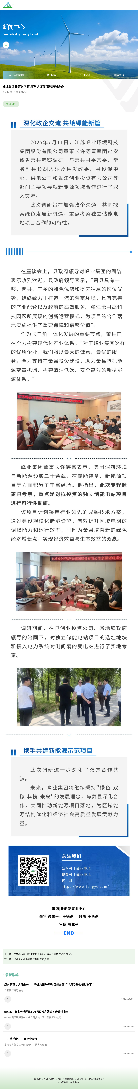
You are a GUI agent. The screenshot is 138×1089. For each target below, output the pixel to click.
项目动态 (52, 75)
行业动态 (85, 75)
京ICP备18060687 (94, 1079)
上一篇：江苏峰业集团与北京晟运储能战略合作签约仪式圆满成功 (38, 954)
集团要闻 (19, 75)
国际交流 (119, 75)
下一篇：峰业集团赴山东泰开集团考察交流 (26, 959)
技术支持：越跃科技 (69, 1082)
